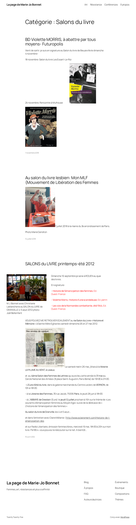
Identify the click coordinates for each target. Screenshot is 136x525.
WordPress (124, 517)
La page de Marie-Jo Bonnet (24, 4)
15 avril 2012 (30, 436)
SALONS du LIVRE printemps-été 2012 (60, 263)
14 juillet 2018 (30, 239)
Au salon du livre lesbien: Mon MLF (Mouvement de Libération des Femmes (61, 180)
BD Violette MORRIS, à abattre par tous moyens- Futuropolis (60, 41)
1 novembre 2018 (32, 152)
